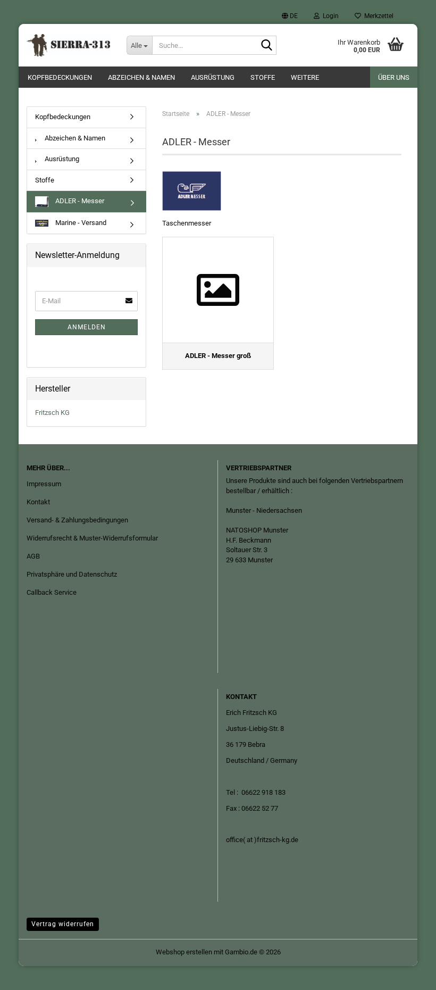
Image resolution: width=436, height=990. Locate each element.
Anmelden (87, 327)
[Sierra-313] (69, 45)
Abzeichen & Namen (141, 77)
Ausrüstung (212, 77)
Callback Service (52, 592)
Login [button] (329, 16)
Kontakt (38, 502)
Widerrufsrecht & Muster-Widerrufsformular (92, 538)
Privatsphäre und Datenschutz (72, 574)
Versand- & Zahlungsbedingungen (77, 520)
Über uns (393, 77)
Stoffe (262, 77)
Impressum (44, 484)
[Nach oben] (407, 974)
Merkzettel (377, 16)
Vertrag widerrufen (62, 924)
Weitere (305, 77)
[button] (290, 16)
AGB (33, 556)
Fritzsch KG (52, 413)
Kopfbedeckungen (60, 77)
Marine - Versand (80, 223)
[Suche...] (266, 45)
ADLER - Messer (79, 201)
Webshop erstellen (184, 952)
